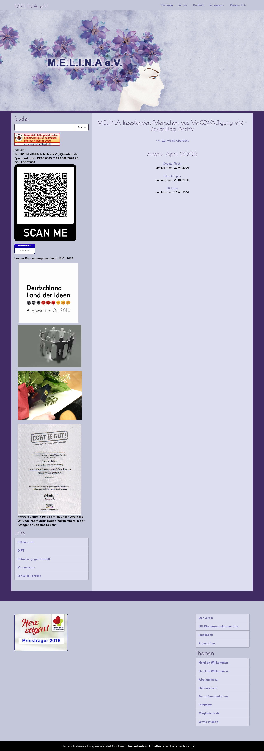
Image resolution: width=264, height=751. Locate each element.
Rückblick (206, 634)
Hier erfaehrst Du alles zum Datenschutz (158, 746)
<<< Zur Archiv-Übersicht (172, 140)
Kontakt (198, 5)
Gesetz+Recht (172, 163)
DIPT (21, 550)
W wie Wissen (208, 722)
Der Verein (206, 618)
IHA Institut (25, 542)
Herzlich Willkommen (213, 662)
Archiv (183, 5)
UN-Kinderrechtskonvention (218, 626)
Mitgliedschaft (209, 713)
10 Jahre (172, 188)
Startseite (166, 5)
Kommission (26, 567)
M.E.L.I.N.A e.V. (31, 6)
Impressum (216, 5)
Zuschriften (207, 643)
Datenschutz (238, 5)
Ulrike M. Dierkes (29, 576)
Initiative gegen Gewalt (34, 559)
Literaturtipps (172, 176)
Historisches (208, 688)
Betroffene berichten (213, 696)
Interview (205, 705)
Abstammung (208, 679)
